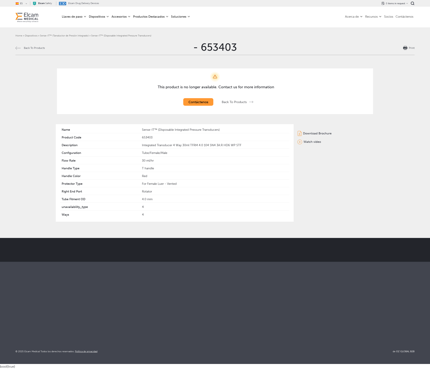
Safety (45, 3)
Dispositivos (97, 16)
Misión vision (223, 320)
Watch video (312, 142)
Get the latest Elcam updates (137, 267)
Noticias (320, 334)
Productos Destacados (149, 16)
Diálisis (119, 320)
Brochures (321, 315)
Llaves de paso (72, 16)
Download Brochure (317, 133)
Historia (219, 343)
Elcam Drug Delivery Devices (83, 3)
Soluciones (178, 16)
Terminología (323, 325)
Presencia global (225, 329)
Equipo (219, 334)
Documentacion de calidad (331, 320)
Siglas (318, 329)
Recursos (371, 16)
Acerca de (352, 16)
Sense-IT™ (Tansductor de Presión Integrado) (64, 35)
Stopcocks (21, 315)
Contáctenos (404, 16)
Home (18, 35)
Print (412, 48)
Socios (388, 16)
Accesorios (119, 16)
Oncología (121, 329)
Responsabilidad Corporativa (232, 325)
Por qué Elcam (224, 315)
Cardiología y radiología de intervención (139, 325)
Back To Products (34, 48)
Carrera (219, 338)
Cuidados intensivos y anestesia (134, 315)
